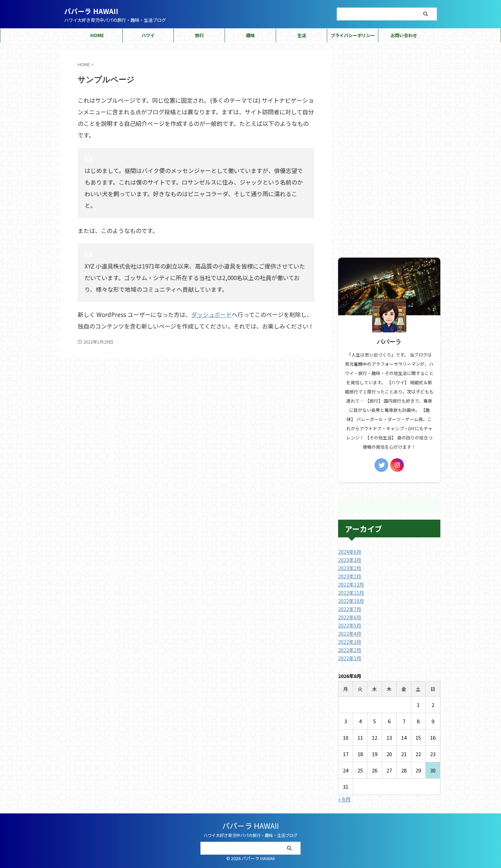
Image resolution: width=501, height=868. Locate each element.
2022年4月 (349, 633)
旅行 (199, 35)
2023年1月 (349, 576)
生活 (301, 35)
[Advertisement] (389, 151)
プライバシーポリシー (353, 35)
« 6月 (344, 799)
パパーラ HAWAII (91, 11)
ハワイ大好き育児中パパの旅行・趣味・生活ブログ (250, 835)
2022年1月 (349, 658)
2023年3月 (349, 559)
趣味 (250, 35)
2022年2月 (349, 650)
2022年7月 (349, 609)
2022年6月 (349, 617)
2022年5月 (349, 625)
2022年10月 (351, 600)
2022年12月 (351, 584)
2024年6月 (349, 551)
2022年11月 (351, 592)
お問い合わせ (404, 35)
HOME (97, 35)
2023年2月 (349, 568)
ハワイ (148, 35)
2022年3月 (349, 641)
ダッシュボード (211, 314)
